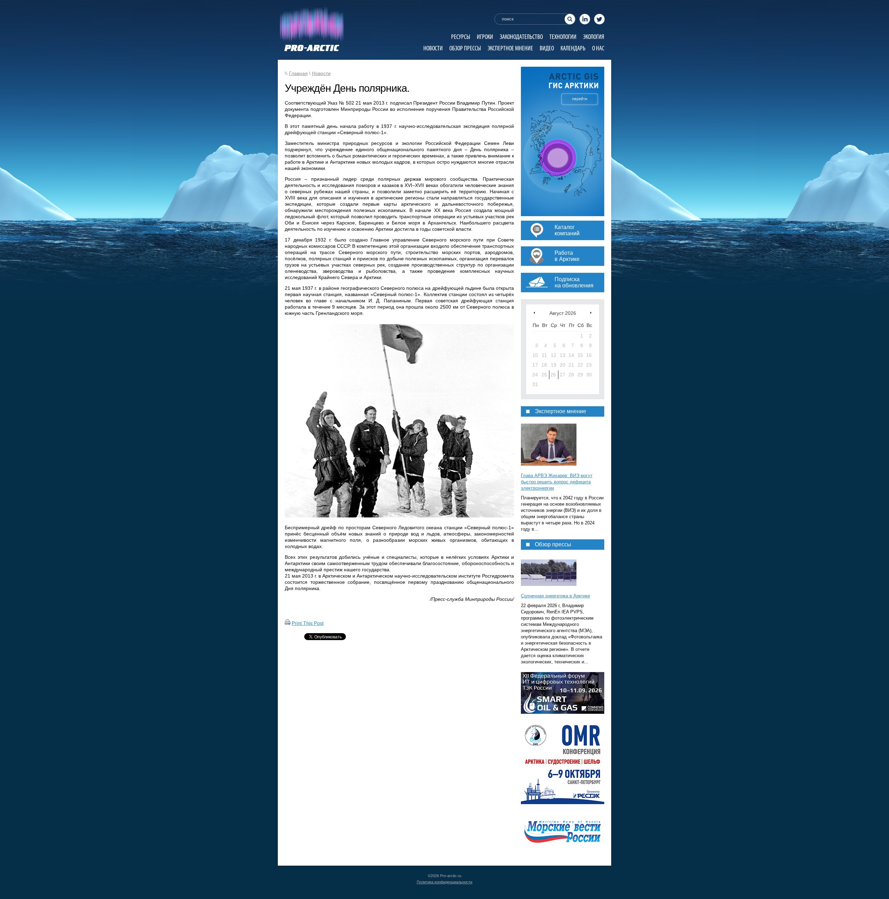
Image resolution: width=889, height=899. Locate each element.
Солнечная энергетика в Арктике (555, 595)
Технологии (562, 37)
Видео (547, 48)
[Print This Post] (287, 623)
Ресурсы (460, 37)
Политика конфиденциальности (444, 882)
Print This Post (308, 623)
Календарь (572, 48)
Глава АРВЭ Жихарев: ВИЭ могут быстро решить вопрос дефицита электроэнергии (556, 482)
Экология (593, 37)
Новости (433, 48)
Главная (298, 73)
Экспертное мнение (510, 48)
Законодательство (521, 37)
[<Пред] (534, 312)
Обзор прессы (465, 48)
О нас (598, 48)
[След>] (591, 312)
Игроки (485, 37)
